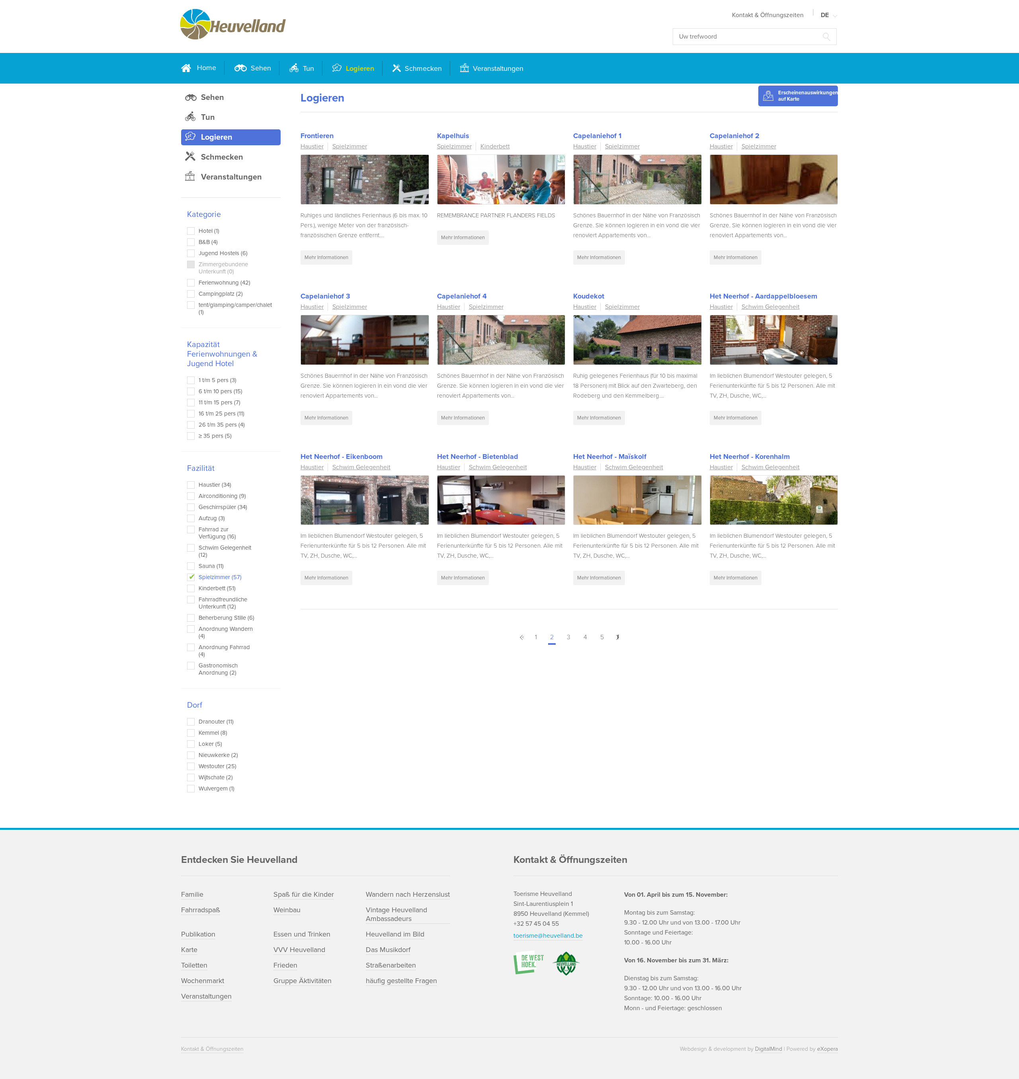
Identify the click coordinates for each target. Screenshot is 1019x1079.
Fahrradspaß (200, 909)
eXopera (827, 1049)
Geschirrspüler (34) (223, 507)
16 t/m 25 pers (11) (221, 413)
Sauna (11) (211, 566)
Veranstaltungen (497, 68)
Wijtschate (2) (216, 777)
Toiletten (194, 965)
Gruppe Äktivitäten (302, 980)
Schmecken (422, 68)
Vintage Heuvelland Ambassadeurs (396, 914)
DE (825, 15)
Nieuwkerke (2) (218, 755)
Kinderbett (495, 146)
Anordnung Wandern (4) (226, 632)
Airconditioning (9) (222, 496)
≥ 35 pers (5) (215, 435)
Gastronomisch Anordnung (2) (218, 669)
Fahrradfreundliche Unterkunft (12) (223, 603)
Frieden (285, 965)
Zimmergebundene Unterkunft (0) (223, 268)
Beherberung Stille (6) (226, 617)
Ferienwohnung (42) (224, 282)
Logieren (359, 68)
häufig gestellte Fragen (401, 980)
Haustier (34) (215, 484)
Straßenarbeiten (391, 965)
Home (206, 67)
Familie (192, 894)
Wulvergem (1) (216, 788)
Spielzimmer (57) (220, 577)
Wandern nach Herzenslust (408, 894)
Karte (189, 949)
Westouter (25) (217, 766)
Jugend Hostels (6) (223, 253)
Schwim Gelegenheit (771, 307)
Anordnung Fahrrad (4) (224, 651)
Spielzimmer (349, 146)
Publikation (198, 934)
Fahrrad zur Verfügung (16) (217, 533)
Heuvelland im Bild (395, 934)
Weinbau (287, 909)
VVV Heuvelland (299, 949)
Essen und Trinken (301, 934)
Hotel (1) (209, 230)
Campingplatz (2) (221, 293)
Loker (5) (210, 743)
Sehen (260, 68)
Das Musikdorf (388, 949)
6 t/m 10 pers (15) (220, 391)
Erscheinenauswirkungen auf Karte (808, 96)
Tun (307, 68)
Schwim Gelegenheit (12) (225, 551)
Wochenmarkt (202, 980)
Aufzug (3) (212, 518)
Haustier (312, 146)
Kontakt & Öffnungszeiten (768, 15)
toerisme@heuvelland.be (548, 936)
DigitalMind (768, 1049)
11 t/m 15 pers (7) (219, 402)
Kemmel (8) (213, 732)
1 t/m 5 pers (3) (217, 380)
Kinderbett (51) (217, 588)
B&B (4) (208, 242)
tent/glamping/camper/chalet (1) (228, 308)
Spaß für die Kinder (303, 894)
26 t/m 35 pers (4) (222, 424)
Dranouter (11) (216, 721)
